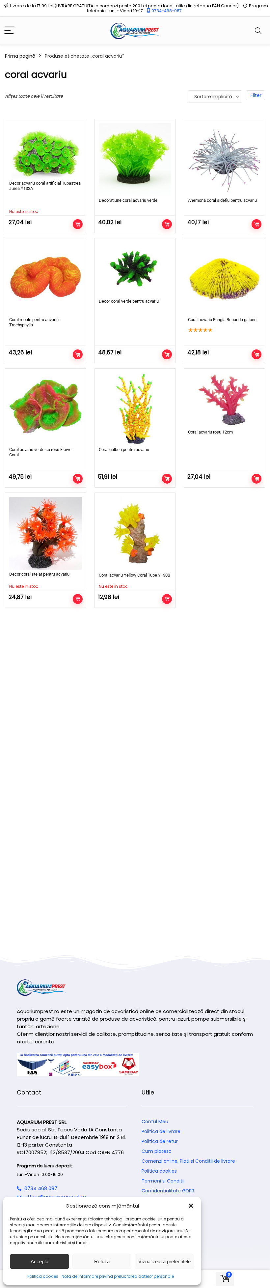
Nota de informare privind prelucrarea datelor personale (118, 1276)
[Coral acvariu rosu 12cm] (224, 400)
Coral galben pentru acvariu (124, 449)
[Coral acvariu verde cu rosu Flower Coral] (45, 409)
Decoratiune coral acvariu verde (128, 200)
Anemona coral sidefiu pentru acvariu (222, 200)
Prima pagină (20, 56)
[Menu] (9, 31)
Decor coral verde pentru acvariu (129, 301)
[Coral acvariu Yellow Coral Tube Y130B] (135, 534)
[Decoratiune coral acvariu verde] (135, 159)
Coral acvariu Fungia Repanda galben (222, 319)
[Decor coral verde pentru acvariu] (135, 269)
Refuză (102, 1261)
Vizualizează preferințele (164, 1261)
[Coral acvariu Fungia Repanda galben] (224, 278)
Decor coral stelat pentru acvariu (39, 574)
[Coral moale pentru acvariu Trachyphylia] (45, 278)
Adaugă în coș (167, 224)
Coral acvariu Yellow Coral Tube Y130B (134, 575)
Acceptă (39, 1261)
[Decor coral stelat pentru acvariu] (45, 533)
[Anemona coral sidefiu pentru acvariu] (224, 159)
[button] (191, 1206)
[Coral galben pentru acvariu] (135, 409)
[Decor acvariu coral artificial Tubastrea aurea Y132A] (45, 151)
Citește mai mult (78, 224)
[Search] (258, 31)
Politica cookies (42, 1276)
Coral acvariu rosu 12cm (210, 432)
